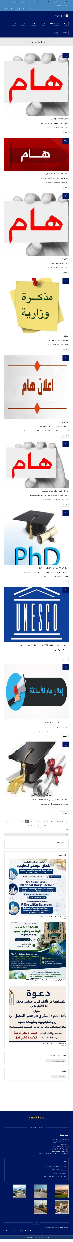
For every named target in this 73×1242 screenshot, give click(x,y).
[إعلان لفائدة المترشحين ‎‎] (36, 84)
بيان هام (65, 422)
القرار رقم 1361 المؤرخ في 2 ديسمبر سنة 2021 (51, 799)
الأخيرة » (29, 826)
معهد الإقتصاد (32, 431)
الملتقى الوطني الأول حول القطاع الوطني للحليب (53, 916)
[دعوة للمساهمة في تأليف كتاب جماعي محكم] (37, 1014)
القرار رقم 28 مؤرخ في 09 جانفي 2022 (54, 568)
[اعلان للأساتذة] (36, 224)
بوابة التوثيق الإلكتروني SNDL (60, 1146)
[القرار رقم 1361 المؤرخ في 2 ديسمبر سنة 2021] (36, 769)
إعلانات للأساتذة (57, 127)
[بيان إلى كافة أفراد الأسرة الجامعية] (36, 464)
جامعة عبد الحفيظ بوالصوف (37, 1127)
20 (45, 826)
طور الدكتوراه (46, 577)
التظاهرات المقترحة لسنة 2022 (57, 722)
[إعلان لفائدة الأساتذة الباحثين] (36, 154)
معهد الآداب (39, 431)
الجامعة (47, 344)
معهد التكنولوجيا (25, 431)
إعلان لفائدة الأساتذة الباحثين (57, 173)
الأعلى (36, 1223)
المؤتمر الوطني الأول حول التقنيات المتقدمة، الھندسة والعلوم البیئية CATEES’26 (45, 980)
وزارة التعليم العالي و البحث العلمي (59, 1139)
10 (8, 821)
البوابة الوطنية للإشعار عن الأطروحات (59, 1149)
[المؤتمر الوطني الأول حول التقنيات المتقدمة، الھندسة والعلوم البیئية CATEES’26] (37, 950)
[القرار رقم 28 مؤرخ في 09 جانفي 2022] (36, 537)
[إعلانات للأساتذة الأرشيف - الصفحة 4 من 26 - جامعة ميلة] (61, 15)
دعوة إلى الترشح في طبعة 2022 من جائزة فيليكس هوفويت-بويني (43, 645)
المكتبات (65, 33)
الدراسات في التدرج (54, 24)
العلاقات (33, 24)
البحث (43, 24)
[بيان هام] (36, 387)
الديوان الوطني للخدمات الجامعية (60, 1151)
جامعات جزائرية (64, 1144)
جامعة (65, 24)
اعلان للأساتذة (63, 259)
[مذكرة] (36, 305)
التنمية (23, 24)
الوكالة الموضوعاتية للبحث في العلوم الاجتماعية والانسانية (53, 1153)
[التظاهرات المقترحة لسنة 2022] (36, 691)
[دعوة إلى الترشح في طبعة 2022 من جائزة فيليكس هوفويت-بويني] (36, 614)
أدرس (56, 33)
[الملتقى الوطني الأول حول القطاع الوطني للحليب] (37, 887)
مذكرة (66, 336)
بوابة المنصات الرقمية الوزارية (60, 1142)
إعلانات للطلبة (53, 344)
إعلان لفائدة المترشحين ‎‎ (59, 118)
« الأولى (51, 821)
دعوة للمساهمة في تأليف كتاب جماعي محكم (54, 1043)
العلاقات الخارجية (49, 127)
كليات (14, 24)
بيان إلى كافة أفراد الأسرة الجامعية (55, 491)
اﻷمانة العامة (50, 267)
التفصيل (64, 132)
